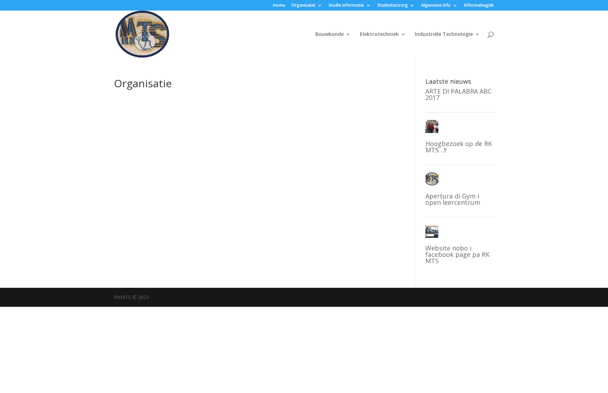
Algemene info (436, 5)
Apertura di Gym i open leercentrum (452, 199)
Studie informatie (346, 5)
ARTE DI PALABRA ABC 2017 (458, 94)
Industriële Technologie (444, 34)
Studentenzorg (392, 5)
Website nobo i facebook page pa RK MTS (457, 254)
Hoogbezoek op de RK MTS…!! (458, 146)
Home (279, 5)
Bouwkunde (329, 34)
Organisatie (303, 5)
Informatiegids (479, 5)
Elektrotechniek (379, 34)
